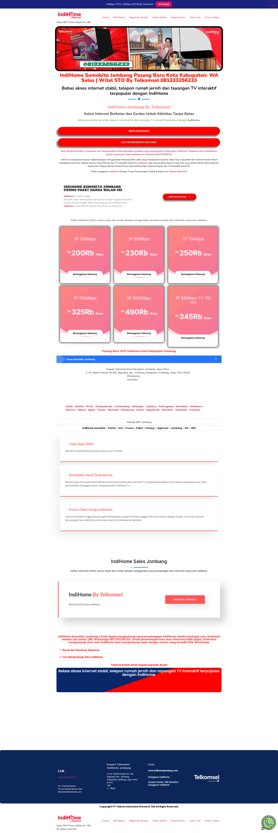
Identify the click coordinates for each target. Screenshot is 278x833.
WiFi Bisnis (119, 17)
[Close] (273, 4)
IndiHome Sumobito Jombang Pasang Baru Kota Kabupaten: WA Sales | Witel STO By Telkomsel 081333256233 (139, 78)
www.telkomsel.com (67, 777)
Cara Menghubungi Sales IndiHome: (82, 657)
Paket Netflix (159, 17)
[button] (139, 359)
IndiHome (114, 171)
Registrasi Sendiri (138, 17)
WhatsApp (163, 4)
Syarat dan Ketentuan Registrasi (80, 650)
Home (105, 17)
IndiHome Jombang (184, 599)
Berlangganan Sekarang (85, 274)
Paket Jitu (195, 17)
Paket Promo (178, 17)
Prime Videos (212, 17)
